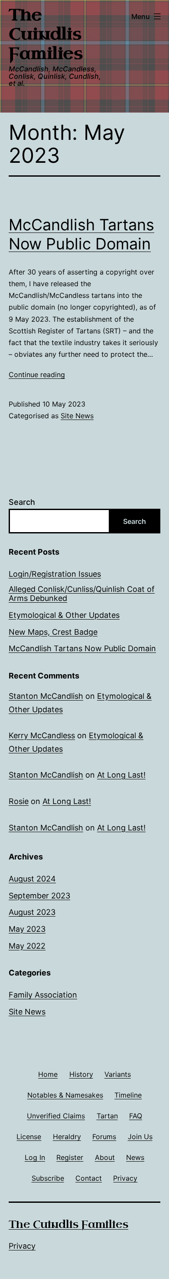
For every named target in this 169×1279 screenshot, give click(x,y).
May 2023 (27, 928)
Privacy (22, 1245)
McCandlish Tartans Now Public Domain (81, 234)
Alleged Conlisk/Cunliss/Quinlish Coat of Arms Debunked (82, 594)
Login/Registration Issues (55, 573)
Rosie (19, 801)
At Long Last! (121, 774)
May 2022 (27, 945)
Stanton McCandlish (46, 696)
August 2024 (32, 878)
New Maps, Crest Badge (53, 631)
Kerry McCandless (42, 735)
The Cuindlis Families (46, 34)
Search (22, 502)
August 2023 (32, 912)
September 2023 (39, 895)
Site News (77, 415)
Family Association (43, 994)
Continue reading (37, 374)
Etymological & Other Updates (64, 615)
